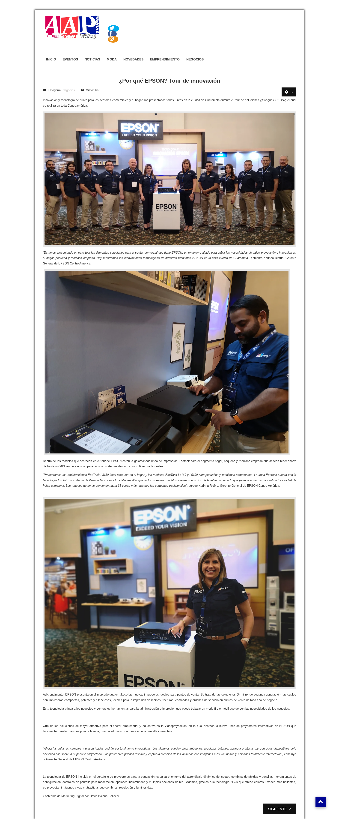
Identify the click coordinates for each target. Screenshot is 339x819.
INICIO (51, 59)
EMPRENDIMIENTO (165, 59)
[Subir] (320, 802)
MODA (112, 59)
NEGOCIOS (195, 59)
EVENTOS (70, 59)
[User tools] (289, 91)
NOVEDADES (133, 59)
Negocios (68, 90)
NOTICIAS (92, 59)
